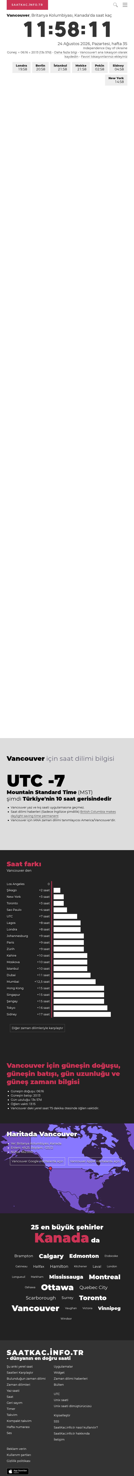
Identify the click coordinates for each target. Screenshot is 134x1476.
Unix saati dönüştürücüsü (73, 1406)
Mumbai (13, 982)
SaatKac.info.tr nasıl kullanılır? (76, 1427)
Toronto (12, 903)
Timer (11, 1409)
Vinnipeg (109, 1308)
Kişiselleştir (62, 1415)
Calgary (51, 1256)
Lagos (11, 923)
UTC (10, 916)
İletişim (59, 1439)
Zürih (11, 949)
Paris (10, 942)
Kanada (61, 1238)
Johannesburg (17, 936)
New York (116, 80)
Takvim (12, 1415)
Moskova (13, 962)
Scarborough (41, 1298)
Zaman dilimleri (18, 1385)
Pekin (99, 67)
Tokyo (11, 1008)
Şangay (12, 1001)
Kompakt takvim (19, 1421)
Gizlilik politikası (18, 1461)
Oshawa (30, 1287)
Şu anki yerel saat (20, 1366)
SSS (56, 1421)
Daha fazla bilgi (65, 52)
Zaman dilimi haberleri (71, 1378)
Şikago (12, 890)
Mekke (80, 67)
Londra (21, 67)
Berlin (40, 67)
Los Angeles (16, 884)
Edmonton (84, 1256)
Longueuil (18, 1276)
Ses (9, 1433)
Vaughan (71, 1308)
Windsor (66, 1318)
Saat (10, 1397)
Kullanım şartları (19, 1455)
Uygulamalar (63, 1366)
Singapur (13, 995)
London (112, 1266)
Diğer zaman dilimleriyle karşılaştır (37, 1028)
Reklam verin (16, 1449)
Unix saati (61, 1400)
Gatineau (21, 1266)
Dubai (11, 975)
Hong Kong (15, 988)
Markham (37, 1276)
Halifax (38, 1266)
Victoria (87, 1308)
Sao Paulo (14, 910)
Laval (97, 1266)
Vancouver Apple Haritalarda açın (95, 1161)
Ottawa (57, 1287)
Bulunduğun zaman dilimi (26, 1378)
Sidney (118, 67)
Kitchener (80, 1266)
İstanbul (60, 67)
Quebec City (93, 1287)
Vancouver (35, 1308)
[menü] (125, 5)
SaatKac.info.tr (27, 4)
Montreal (104, 1277)
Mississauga (66, 1277)
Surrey (67, 1298)
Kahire (11, 955)
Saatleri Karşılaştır (20, 1372)
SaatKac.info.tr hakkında (72, 1433)
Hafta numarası (18, 1427)
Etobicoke (111, 1256)
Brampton (23, 1256)
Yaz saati (13, 1391)
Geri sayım (14, 1403)
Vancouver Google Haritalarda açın (37, 1161)
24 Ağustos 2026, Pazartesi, (92, 43)
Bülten (59, 1385)
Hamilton (59, 1266)
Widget (59, 1372)
